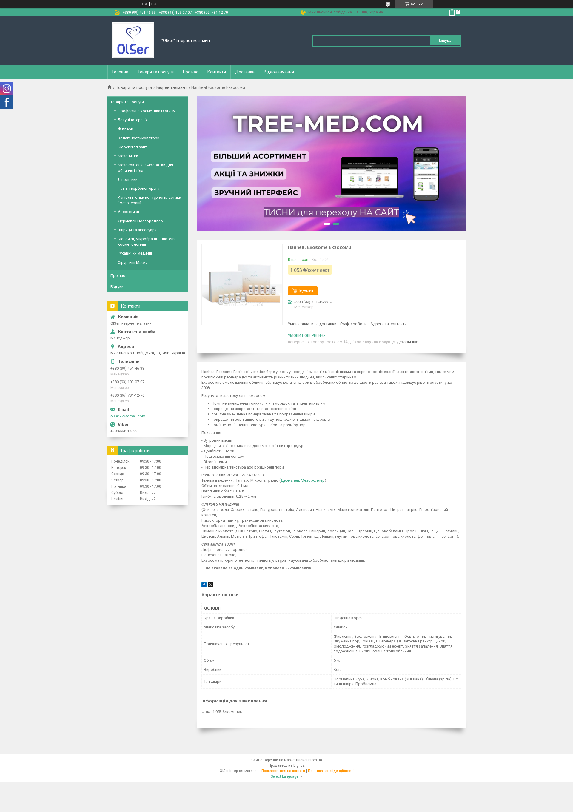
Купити (306, 290)
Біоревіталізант (171, 87)
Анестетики (128, 211)
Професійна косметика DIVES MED (149, 111)
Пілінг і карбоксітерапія (139, 188)
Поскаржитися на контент (283, 771)
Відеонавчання (279, 72)
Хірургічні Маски (133, 262)
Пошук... (444, 40)
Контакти (216, 72)
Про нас (190, 72)
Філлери (125, 129)
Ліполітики (128, 179)
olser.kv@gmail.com (127, 416)
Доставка (245, 72)
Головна (120, 72)
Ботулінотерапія (133, 120)
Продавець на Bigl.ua (287, 765)
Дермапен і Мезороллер (140, 221)
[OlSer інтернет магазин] (133, 40)
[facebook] (204, 585)
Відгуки (117, 286)
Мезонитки (128, 156)
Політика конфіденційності (331, 771)
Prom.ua (315, 760)
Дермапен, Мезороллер (303, 480)
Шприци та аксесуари (137, 230)
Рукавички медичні (135, 253)
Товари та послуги (156, 72)
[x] (210, 585)
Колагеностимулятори (138, 138)
